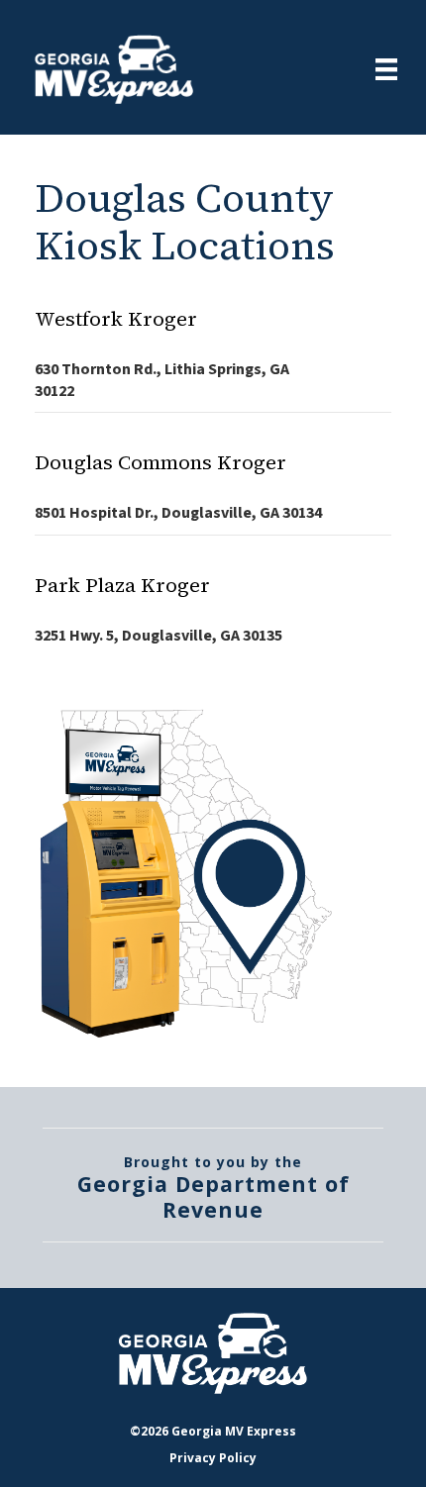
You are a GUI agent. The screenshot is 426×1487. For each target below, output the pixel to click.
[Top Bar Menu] (386, 69)
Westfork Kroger (116, 319)
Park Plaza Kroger (122, 585)
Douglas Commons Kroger (160, 462)
